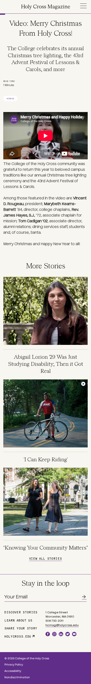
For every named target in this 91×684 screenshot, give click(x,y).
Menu (83, 5)
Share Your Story (20, 628)
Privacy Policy (13, 664)
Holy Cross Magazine (45, 6)
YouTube (74, 634)
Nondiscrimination (17, 677)
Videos (10, 98)
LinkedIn (61, 634)
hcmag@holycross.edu (62, 625)
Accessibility (12, 671)
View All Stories (45, 558)
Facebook (48, 634)
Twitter (67, 634)
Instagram (54, 634)
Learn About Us (18, 620)
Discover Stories (21, 612)
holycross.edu (17, 636)
